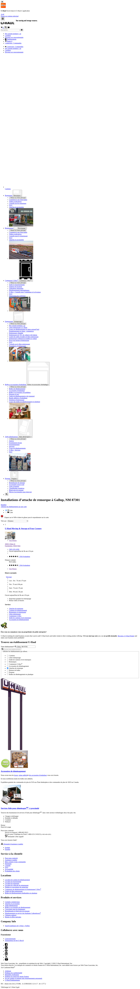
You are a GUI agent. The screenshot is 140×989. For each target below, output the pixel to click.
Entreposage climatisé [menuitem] (16, 333)
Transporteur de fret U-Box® (14, 940)
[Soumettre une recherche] (21, 30)
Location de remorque (12, 883)
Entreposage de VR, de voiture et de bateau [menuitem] (23, 335)
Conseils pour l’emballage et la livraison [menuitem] (25, 292)
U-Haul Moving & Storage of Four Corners (23, 528)
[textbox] (26, 647)
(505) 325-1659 (14, 549)
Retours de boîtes (14, 670)
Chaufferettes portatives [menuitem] (16, 488)
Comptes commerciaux (12, 902)
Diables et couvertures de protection (16, 887)
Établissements (12, 980)
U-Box (25, 280)
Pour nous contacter (11, 858)
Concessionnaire (10, 939)
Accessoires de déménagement (19, 619)
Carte (11, 512)
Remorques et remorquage (17, 612)
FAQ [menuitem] (10, 205)
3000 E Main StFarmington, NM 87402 (12, 545)
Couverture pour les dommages (15, 909)
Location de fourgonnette (13, 882)
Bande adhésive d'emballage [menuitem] (18, 398)
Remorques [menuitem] (9, 195)
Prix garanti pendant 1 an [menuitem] (13, 34)
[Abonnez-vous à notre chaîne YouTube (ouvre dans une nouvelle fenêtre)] (6, 960)
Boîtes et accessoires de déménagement (17, 907)
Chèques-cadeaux (10, 915)
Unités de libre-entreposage (14, 891)
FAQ (6, 867)
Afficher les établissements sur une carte (14, 507)
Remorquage (9, 228)
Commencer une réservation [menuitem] (18, 200)
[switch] (70, 511)
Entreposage (18, 321)
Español (7, 849)
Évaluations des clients (12, 871)
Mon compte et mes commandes (15, 862)
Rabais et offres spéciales (13, 917)
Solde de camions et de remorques (20, 618)
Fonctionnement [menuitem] (14, 444)
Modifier (3, 505)
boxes (16, 775)
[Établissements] (8, 28)
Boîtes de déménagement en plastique (21, 674)
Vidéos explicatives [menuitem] (15, 201)
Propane (14, 478)
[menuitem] (28, 232)
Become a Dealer (126, 636)
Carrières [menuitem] (8, 35)
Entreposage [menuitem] (9, 321)
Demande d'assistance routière (13, 844)
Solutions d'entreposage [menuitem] (16, 400)
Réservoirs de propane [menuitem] (16, 490)
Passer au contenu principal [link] (9, 16)
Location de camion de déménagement (17, 880)
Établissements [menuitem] (11, 39)
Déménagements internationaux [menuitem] (19, 290)
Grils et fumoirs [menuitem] (14, 486)
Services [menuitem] (11, 446)
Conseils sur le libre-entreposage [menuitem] (19, 344)
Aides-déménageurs (25, 437)
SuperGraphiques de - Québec (17, 926)
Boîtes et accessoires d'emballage (37, 384)
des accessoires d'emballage (38, 775)
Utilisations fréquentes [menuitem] (16, 288)
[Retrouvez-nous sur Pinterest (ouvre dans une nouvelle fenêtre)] (6, 951)
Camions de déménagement (18, 610)
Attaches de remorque (16, 608)
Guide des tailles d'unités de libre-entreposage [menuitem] (23, 337)
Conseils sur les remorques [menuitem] (17, 203)
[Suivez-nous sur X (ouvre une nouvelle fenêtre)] (6, 957)
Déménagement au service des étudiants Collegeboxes (23, 913)
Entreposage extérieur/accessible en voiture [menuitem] (23, 338)
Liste (11, 510)
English (7, 847)
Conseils (7, 865)
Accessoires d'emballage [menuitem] (17, 390)
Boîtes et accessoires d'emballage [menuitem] (16, 384)
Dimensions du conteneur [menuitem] (17, 296)
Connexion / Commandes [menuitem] (13, 43)
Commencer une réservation (18, 232)
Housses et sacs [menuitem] (14, 394)
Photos (13, 540)
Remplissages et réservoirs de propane (17, 911)
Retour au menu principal (18, 198)
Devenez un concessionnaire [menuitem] (14, 37)
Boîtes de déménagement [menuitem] (17, 389)
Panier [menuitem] (9, 41)
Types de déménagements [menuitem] (17, 448)
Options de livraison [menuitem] (15, 286)
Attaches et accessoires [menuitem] (16, 207)
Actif (2, 14)
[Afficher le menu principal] (3, 19)
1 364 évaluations (24, 556)
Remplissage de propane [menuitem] (17, 483)
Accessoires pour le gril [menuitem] (16, 484)
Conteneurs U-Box (15, 616)
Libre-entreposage (15, 614)
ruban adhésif (23, 775)
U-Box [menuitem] (11, 280)
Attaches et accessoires (12, 904)
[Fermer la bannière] (2, 2)
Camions (12, 655)
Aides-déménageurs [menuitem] (11, 437)
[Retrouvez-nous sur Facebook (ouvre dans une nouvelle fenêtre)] (6, 945)
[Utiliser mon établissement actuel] (16, 646)
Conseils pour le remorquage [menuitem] (18, 236)
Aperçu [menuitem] (11, 441)
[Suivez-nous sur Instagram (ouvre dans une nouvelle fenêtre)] (6, 948)
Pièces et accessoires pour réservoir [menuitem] (20, 492)
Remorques (17, 195)
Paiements (8, 864)
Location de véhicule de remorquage (16, 885)
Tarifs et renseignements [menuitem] (17, 285)
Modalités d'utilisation (12, 975)
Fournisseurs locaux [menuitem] (15, 443)
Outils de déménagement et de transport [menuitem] (22, 396)
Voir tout (9, 577)
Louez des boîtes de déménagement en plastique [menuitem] (24, 402)
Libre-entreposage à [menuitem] (18, 327)
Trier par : (4, 521)
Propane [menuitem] (8, 478)
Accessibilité (9, 869)
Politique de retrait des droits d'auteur (17, 976)
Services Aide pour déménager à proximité (20, 808)
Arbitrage (8, 971)
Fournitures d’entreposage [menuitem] (17, 346)
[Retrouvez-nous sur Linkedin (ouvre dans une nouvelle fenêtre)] (6, 954)
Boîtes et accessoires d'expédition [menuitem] (20, 392)
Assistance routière (11, 860)
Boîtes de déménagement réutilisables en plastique (21, 893)
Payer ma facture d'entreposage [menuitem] (19, 340)
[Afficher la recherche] (5, 27)
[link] (24, 23)
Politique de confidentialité (13, 973)
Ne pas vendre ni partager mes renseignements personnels (23, 978)
